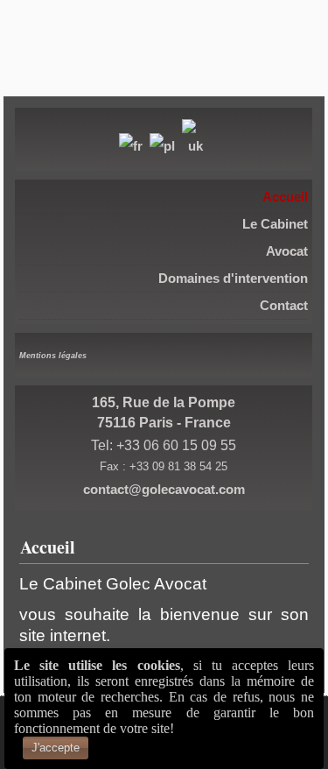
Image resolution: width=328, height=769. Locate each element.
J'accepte (55, 747)
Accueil (47, 547)
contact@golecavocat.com (164, 489)
